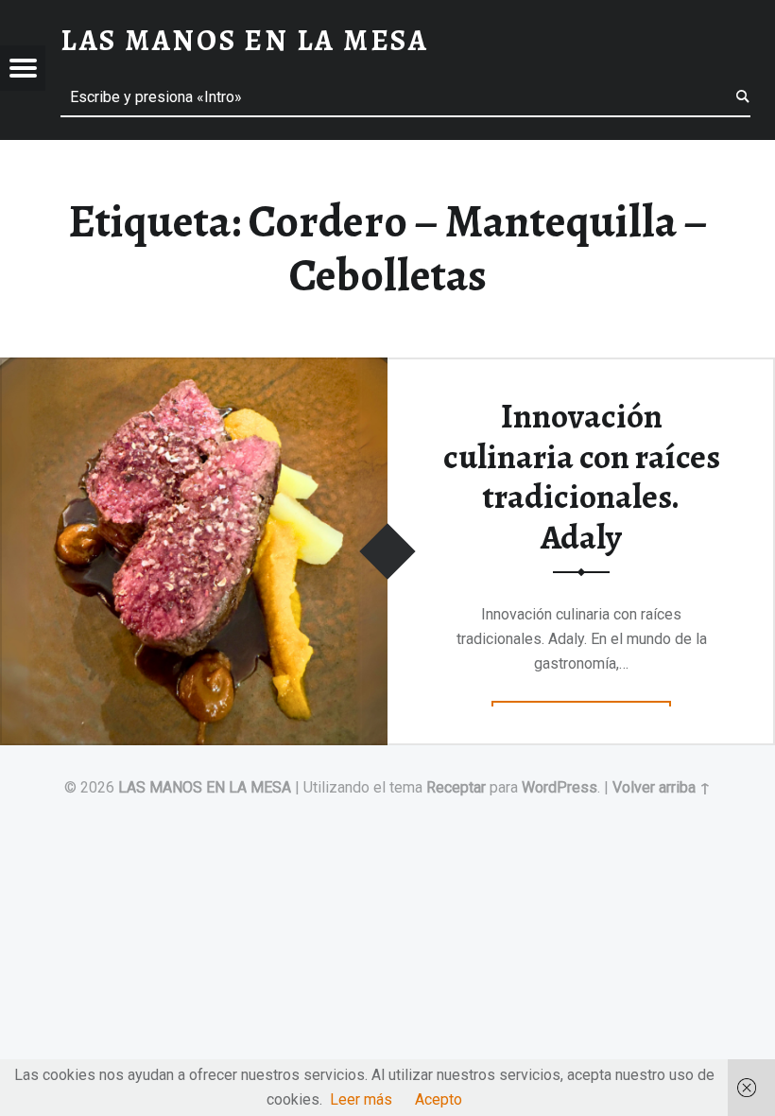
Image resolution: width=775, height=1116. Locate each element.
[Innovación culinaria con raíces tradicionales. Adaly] (194, 369)
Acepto (438, 1099)
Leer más (361, 1099)
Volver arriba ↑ (661, 787)
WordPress (559, 787)
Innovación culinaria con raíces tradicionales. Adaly (581, 476)
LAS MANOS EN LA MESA (204, 787)
